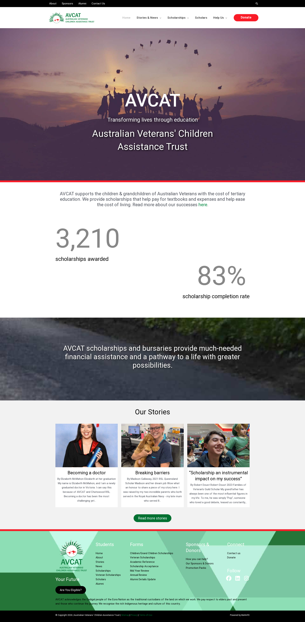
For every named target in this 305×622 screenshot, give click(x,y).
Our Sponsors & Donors (200, 563)
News (99, 566)
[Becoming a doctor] (86, 465)
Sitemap (125, 615)
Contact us (233, 553)
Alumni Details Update (143, 579)
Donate (231, 557)
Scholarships (103, 570)
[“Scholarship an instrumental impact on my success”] (218, 465)
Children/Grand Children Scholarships (151, 553)
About (99, 557)
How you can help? (197, 559)
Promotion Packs (196, 567)
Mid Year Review (139, 570)
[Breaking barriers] (152, 465)
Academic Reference (142, 561)
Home (99, 553)
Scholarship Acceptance (144, 566)
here (202, 204)
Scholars (101, 579)
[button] (256, 3)
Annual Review (138, 575)
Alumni (100, 583)
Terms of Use (145, 615)
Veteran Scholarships (108, 575)
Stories (100, 561)
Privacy (134, 615)
